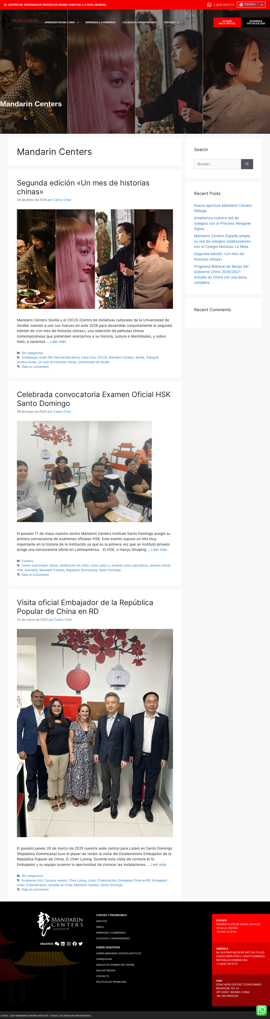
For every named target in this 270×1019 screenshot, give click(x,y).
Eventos (27, 561)
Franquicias (104, 959)
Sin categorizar (32, 353)
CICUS (102, 357)
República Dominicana (81, 570)
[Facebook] (75, 944)
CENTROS (169, 22)
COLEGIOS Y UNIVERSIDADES (140, 22)
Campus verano (55, 880)
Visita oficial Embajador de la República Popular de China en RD (85, 607)
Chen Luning (77, 880)
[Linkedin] (63, 944)
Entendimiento (36, 885)
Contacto (102, 976)
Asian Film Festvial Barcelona (59, 357)
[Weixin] (57, 944)
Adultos (101, 921)
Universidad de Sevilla (93, 362)
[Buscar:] (217, 164)
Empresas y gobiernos (111, 932)
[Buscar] (247, 164)
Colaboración (106, 880)
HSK (20, 570)
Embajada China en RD (134, 880)
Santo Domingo (110, 570)
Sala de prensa (105, 970)
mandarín (31, 570)
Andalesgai (29, 357)
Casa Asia (88, 357)
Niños (100, 927)
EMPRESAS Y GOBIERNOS (100, 22)
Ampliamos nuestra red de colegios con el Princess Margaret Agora (222, 223)
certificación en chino (74, 565)
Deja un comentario (35, 366)
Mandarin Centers (121, 357)
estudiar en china (60, 885)
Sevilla (139, 357)
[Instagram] (69, 944)
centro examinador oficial (39, 565)
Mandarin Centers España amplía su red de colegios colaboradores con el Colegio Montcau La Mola (222, 241)
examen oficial (160, 565)
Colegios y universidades (113, 938)
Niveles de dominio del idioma (115, 965)
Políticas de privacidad (111, 982)
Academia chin (32, 880)
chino (92, 880)
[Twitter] (81, 944)
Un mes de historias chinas (57, 362)
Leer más (58, 341)
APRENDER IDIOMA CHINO (60, 22)
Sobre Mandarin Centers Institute (118, 953)
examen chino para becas (130, 565)
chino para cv (100, 565)
